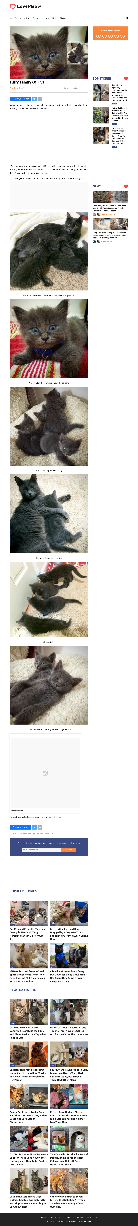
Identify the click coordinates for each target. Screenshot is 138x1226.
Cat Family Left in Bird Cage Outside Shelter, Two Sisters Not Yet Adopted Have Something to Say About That (28, 1201)
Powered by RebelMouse (124, 21)
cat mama (14, 834)
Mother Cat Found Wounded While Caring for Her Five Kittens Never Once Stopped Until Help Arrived (120, 114)
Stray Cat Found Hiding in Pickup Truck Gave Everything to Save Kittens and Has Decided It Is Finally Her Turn (110, 235)
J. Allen (103, 242)
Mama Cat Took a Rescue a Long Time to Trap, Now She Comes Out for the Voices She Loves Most (69, 1031)
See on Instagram (17, 810)
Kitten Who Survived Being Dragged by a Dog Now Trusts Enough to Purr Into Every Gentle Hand (69, 934)
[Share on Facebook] (20, 99)
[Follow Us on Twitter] (104, 36)
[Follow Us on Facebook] (98, 36)
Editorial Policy (56, 1217)
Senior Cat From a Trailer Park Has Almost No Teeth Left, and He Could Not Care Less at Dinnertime (28, 1117)
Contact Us (69, 1217)
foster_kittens (54, 816)
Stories (18, 18)
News (54, 18)
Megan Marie (105, 215)
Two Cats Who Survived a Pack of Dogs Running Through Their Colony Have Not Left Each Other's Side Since (69, 1159)
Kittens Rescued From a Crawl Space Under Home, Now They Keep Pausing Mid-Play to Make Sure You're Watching (27, 976)
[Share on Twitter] (34, 99)
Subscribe (68, 849)
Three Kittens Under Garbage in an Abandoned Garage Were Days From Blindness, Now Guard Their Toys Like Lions (119, 136)
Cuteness (36, 18)
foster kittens (25, 834)
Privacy (80, 1217)
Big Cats (63, 18)
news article (50, 834)
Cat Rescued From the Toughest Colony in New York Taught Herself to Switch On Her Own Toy (28, 934)
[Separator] (40, 99)
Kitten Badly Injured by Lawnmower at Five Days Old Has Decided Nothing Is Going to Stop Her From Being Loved (120, 92)
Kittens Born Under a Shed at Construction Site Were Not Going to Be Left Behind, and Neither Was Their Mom (69, 1117)
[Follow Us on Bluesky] (116, 36)
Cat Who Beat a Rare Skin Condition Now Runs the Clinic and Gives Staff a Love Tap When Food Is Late (28, 1032)
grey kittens (38, 834)
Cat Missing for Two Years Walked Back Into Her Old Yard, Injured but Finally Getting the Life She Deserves (109, 208)
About (43, 1217)
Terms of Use (91, 1217)
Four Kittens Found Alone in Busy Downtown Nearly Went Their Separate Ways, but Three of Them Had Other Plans (69, 1075)
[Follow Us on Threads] (122, 36)
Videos (26, 18)
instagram (42, 173)
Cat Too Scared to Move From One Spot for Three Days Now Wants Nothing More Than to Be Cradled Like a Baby (29, 1159)
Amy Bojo (14, 88)
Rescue (46, 18)
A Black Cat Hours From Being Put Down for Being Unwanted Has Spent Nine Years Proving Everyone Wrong (67, 976)
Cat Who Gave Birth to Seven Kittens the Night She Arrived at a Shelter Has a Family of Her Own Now (68, 1201)
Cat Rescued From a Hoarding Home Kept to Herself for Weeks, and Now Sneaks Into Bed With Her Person (28, 1075)
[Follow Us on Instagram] (110, 36)
